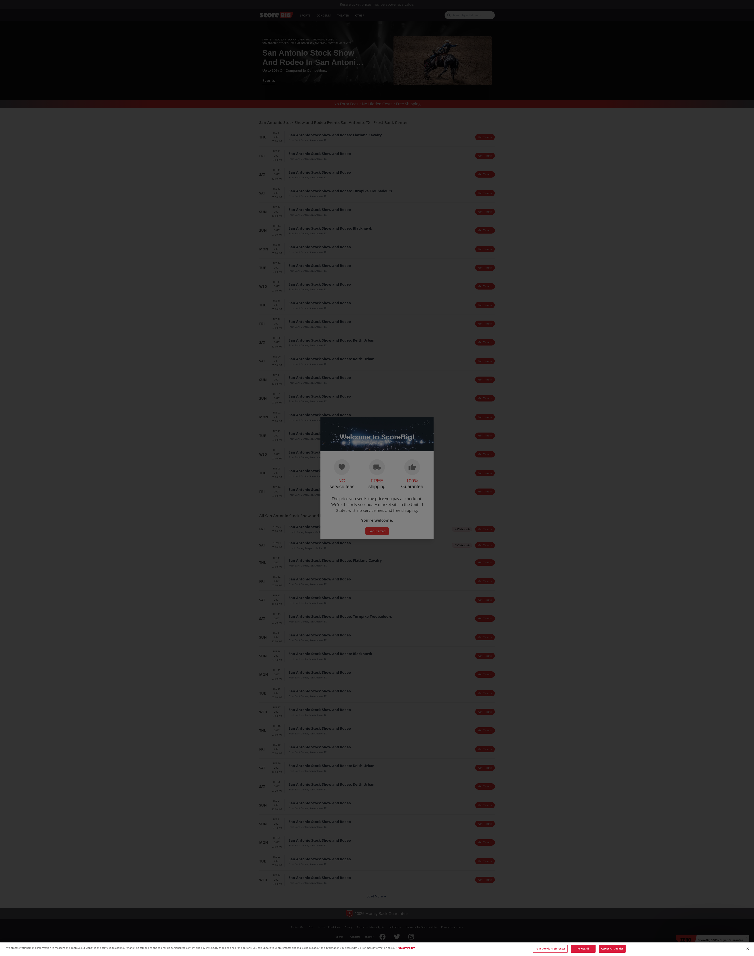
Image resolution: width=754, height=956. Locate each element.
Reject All (583, 948)
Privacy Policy (406, 948)
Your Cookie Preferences (550, 948)
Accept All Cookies (612, 948)
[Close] (747, 948)
